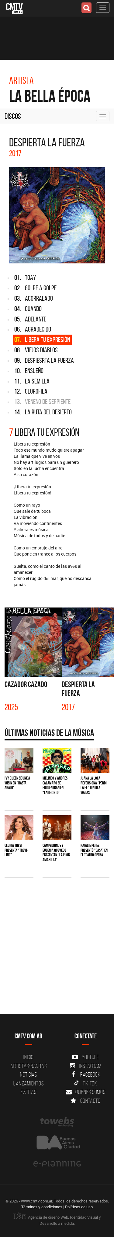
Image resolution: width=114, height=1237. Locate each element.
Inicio (28, 1057)
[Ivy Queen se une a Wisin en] (19, 760)
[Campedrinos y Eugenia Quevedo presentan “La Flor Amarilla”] (57, 827)
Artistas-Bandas (28, 1066)
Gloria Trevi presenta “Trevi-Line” (16, 850)
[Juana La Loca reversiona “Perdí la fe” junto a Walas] (95, 760)
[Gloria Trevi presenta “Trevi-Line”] (19, 827)
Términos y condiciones (41, 1206)
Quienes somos (90, 1091)
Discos (13, 116)
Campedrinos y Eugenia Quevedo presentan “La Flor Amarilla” (56, 852)
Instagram (90, 1066)
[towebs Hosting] (57, 1122)
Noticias (28, 1074)
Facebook (90, 1074)
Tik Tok (90, 1083)
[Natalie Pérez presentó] (95, 827)
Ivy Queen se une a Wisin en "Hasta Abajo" (17, 783)
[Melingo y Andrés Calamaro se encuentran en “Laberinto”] (57, 760)
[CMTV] (14, 8)
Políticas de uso (79, 1206)
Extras (28, 1091)
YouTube (90, 1057)
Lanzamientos (28, 1083)
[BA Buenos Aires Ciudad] (57, 1143)
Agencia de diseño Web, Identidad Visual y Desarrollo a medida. (64, 1220)
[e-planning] (57, 1164)
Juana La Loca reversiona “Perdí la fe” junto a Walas (94, 785)
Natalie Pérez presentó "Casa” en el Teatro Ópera (94, 850)
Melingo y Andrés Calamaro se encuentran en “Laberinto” (55, 785)
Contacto (90, 1100)
